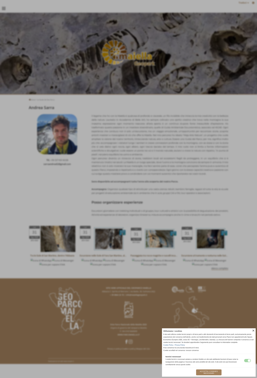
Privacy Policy (180, 345)
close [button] (253, 330)
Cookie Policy (168, 345)
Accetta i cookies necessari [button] (209, 372)
